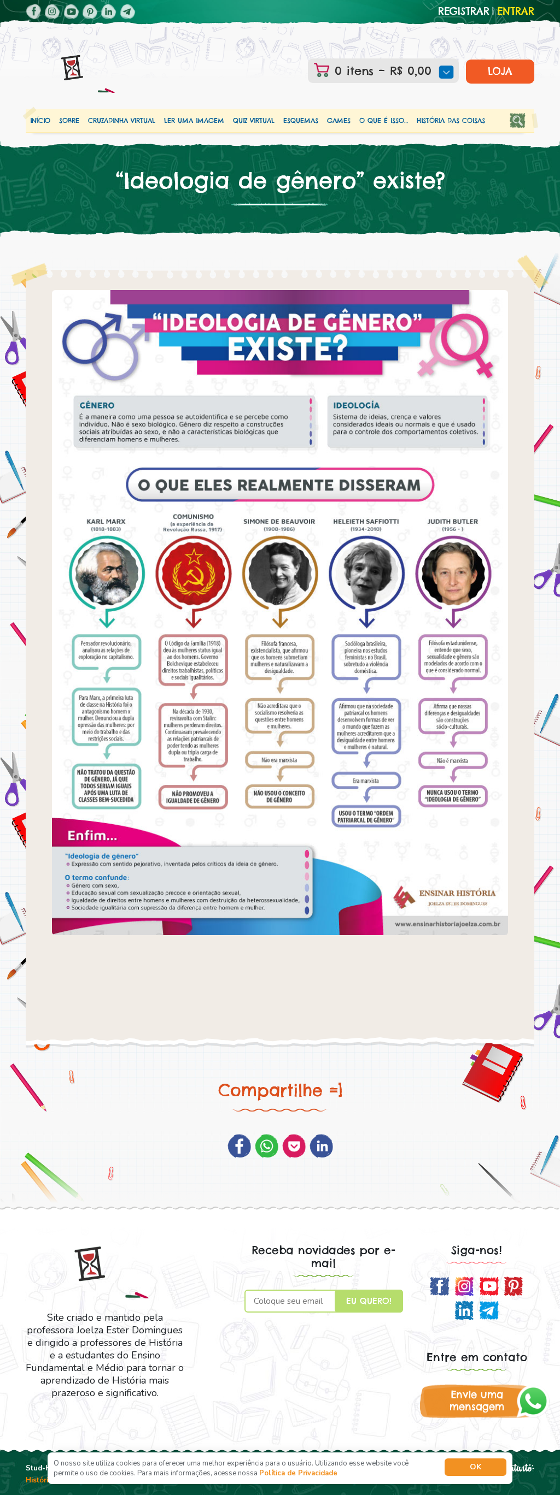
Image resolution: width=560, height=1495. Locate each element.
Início (40, 120)
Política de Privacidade (298, 1473)
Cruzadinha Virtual (121, 120)
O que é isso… (383, 120)
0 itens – (380, 70)
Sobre (69, 120)
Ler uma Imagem (194, 120)
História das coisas (451, 120)
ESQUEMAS (300, 120)
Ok (475, 1467)
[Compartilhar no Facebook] (239, 1146)
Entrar (515, 11)
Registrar (463, 11)
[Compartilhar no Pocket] (294, 1146)
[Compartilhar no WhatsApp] (266, 1146)
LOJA (500, 71)
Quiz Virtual (254, 120)
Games (339, 120)
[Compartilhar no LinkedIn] (321, 1146)
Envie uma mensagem (477, 1400)
